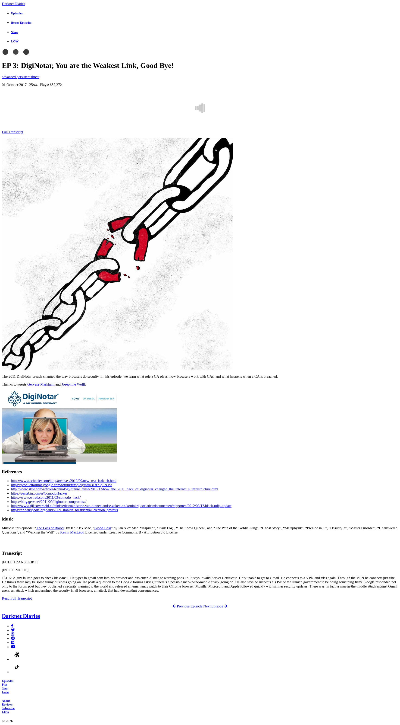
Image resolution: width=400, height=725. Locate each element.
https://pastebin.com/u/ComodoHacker (39, 493)
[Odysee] (17, 659)
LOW (5, 712)
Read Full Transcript (17, 598)
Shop (5, 688)
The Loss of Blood (50, 528)
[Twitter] (13, 630)
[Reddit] (13, 638)
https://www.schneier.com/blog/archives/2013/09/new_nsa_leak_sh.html (63, 481)
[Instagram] (12, 634)
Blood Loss (102, 528)
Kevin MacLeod (72, 532)
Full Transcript (12, 132)
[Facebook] (12, 626)
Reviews (7, 704)
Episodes (7, 681)
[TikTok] (17, 672)
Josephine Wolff (73, 384)
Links (5, 692)
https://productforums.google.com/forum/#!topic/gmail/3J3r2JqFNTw (61, 485)
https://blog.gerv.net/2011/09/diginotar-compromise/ (48, 502)
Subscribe (8, 708)
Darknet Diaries (13, 4)
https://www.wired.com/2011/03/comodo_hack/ (46, 497)
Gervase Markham (40, 384)
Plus (4, 684)
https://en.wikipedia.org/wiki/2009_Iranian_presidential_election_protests (64, 510)
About (6, 701)
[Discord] (12, 643)
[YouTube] (13, 647)
